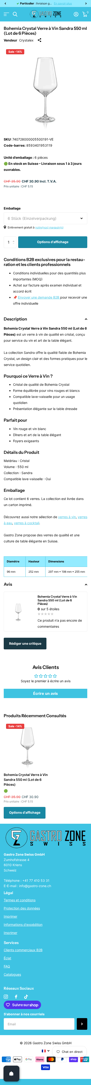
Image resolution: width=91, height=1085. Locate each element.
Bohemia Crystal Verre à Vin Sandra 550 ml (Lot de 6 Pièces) (26, 780)
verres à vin (67, 517)
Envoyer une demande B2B (39, 297)
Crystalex (26, 40)
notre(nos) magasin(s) (49, 227)
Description (15, 319)
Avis (8, 584)
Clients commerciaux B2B (23, 950)
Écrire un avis (45, 693)
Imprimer (10, 916)
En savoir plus (63, 3)
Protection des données (22, 908)
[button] (5, 3)
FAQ (7, 966)
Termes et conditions (19, 900)
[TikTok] (26, 997)
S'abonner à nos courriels (24, 1014)
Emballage (12, 208)
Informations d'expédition (23, 925)
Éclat (7, 958)
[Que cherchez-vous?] (15, 14)
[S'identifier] (76, 14)
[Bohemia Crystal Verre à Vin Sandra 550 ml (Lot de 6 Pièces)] (27, 745)
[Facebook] (16, 997)
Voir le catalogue (6, 14)
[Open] (11, 1074)
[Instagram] (6, 997)
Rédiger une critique (25, 643)
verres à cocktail (26, 523)
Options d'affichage (52, 242)
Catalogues (12, 974)
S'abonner (82, 1024)
